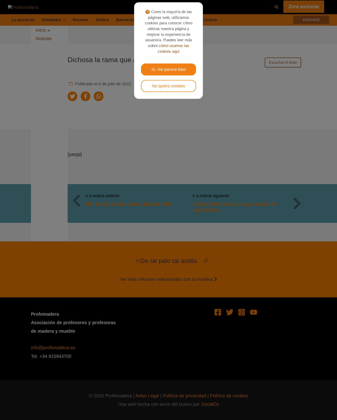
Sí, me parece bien (168, 69)
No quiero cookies (168, 86)
